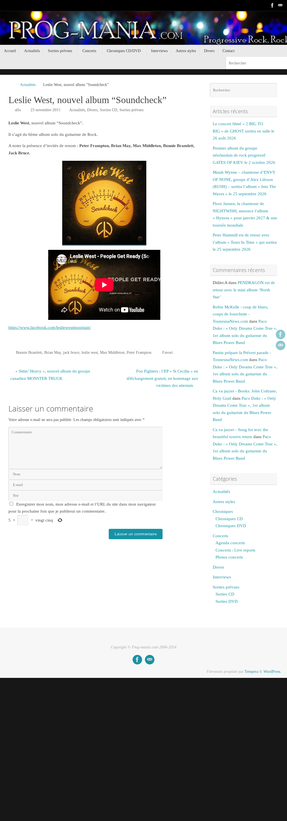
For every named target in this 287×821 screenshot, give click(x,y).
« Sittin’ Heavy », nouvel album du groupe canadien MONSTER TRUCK (50, 375)
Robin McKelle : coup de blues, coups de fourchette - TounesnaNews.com (240, 314)
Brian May (52, 352)
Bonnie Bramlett (29, 352)
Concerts (220, 536)
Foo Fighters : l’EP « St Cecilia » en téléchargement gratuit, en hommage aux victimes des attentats (162, 378)
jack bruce (71, 352)
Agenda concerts (230, 543)
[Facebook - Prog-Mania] (272, 5)
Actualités (28, 85)
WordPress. (272, 671)
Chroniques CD (229, 519)
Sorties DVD (227, 601)
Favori (167, 352)
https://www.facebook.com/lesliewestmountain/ (49, 327)
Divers (92, 110)
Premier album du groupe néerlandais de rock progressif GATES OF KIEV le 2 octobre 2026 (244, 155)
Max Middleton (112, 352)
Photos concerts (229, 557)
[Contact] (280, 5)
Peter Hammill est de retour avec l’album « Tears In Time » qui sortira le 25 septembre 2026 (245, 242)
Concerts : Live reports (235, 550)
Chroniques (223, 511)
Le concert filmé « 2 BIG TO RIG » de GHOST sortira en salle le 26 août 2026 (243, 131)
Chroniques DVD (231, 526)
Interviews (222, 577)
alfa (18, 110)
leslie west (90, 352)
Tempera (251, 671)
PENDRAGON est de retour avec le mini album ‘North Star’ (244, 289)
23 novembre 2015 (45, 110)
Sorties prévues (131, 110)
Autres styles (224, 501)
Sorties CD (108, 110)
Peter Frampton (139, 352)
